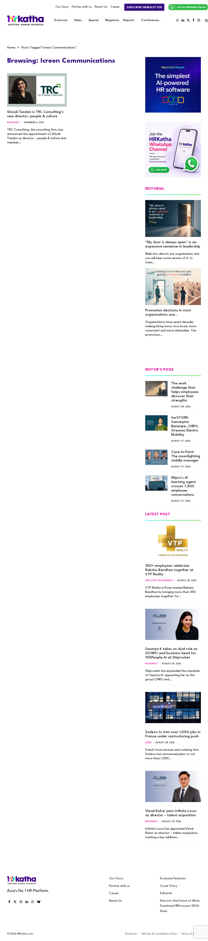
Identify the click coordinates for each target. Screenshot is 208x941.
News (78, 20)
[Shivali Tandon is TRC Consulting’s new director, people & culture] (37, 90)
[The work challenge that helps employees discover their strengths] (156, 388)
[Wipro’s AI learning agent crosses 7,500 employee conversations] (156, 483)
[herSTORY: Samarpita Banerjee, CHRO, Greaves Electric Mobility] (156, 423)
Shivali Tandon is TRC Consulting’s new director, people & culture (35, 114)
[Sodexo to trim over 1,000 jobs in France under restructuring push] (173, 707)
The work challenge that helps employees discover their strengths (185, 392)
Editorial (166, 893)
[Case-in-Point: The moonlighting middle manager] (156, 457)
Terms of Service (191, 934)
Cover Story (168, 886)
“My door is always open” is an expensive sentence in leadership (172, 244)
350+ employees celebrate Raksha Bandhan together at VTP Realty (169, 570)
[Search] (206, 20)
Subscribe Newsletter (144, 7)
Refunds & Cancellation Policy (159, 934)
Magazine (112, 20)
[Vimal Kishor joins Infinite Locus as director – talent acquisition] (173, 786)
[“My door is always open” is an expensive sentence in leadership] (173, 218)
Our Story (61, 7)
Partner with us (82, 7)
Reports (128, 20)
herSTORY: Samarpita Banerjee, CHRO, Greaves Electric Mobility (185, 426)
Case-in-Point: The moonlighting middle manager (185, 456)
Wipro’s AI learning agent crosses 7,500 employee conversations (183, 486)
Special (94, 20)
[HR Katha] (25, 20)
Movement (13, 123)
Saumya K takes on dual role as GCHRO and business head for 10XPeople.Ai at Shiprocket (171, 653)
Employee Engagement (159, 581)
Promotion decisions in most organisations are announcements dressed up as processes (170, 313)
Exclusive (60, 20)
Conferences (150, 20)
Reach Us (101, 7)
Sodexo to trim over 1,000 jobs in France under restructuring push (172, 734)
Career (115, 7)
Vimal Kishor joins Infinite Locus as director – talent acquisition (171, 813)
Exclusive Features (173, 878)
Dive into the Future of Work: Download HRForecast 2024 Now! (180, 906)
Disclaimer (131, 934)
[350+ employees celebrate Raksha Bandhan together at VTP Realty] (173, 541)
